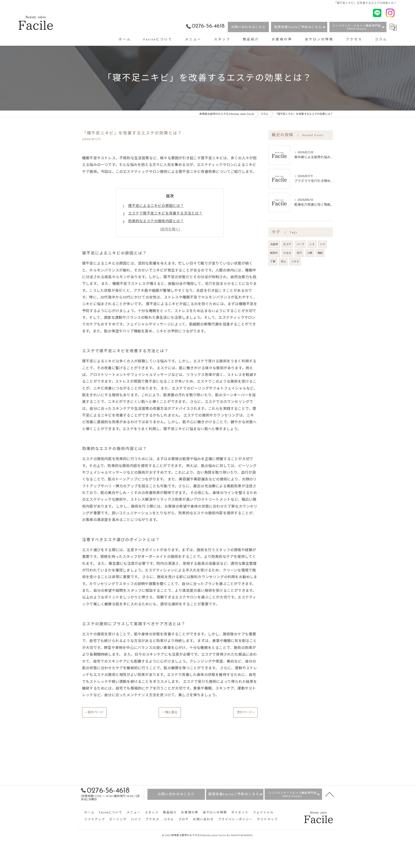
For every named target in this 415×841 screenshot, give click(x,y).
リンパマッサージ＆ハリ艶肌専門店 (357, 27)
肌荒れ (274, 253)
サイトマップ (267, 819)
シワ (322, 244)
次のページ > (245, 712)
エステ (287, 244)
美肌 (320, 253)
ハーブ (300, 244)
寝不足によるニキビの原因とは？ (156, 206)
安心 (283, 261)
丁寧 (272, 261)
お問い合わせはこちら (248, 27)
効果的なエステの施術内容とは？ (156, 221)
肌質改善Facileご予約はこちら (298, 27)
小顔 (309, 253)
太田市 (274, 244)
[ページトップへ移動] (329, 794)
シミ (311, 244)
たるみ (287, 253)
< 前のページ (94, 712)
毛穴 (299, 253)
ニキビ (295, 261)
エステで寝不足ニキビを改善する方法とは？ (165, 213)
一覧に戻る (169, 712)
